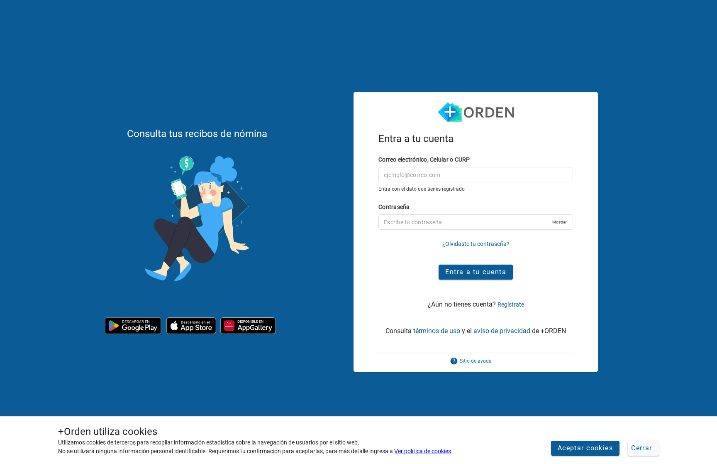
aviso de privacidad (501, 331)
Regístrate (511, 304)
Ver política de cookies (422, 451)
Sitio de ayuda (476, 361)
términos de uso (436, 331)
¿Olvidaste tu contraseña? (476, 244)
